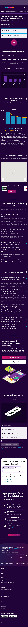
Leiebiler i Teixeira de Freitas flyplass (11, 481)
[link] (12, 191)
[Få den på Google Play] (4, 616)
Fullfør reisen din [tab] (7, 471)
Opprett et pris (10, 527)
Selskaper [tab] (7, 68)
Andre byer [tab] (17, 467)
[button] (2, 7)
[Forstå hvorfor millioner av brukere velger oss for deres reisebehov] (26, 272)
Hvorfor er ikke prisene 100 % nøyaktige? (13, 557)
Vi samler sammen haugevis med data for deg (13, 555)
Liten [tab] (14, 108)
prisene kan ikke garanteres (14, 548)
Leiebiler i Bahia (15, 563)
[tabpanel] (14, 80)
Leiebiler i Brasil (8, 563)
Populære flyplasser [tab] (8, 467)
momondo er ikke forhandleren (10, 552)
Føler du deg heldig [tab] (18, 471)
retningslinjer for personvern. (6, 448)
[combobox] (7, 24)
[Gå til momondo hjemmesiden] (9, 7)
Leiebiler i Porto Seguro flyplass (10, 479)
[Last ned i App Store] (13, 616)
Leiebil (1, 563)
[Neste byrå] (25, 179)
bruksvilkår (19, 447)
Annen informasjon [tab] (20, 68)
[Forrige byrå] (3, 179)
